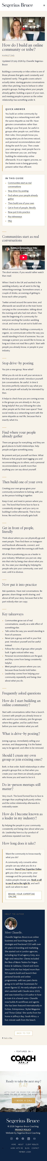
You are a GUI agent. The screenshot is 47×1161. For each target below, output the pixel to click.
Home (13, 1144)
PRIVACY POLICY (23, 1130)
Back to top (23, 1033)
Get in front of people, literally (22, 208)
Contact (35, 1148)
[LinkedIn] (29, 1139)
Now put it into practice (19, 212)
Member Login (25, 1152)
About (21, 1144)
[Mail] (34, 1139)
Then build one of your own (21, 203)
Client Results (32, 1144)
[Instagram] (11, 1139)
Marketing (8, 55)
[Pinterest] (23, 1139)
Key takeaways (15, 216)
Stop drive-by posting (18, 191)
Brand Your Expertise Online (28, 869)
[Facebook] (17, 1139)
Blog (27, 1148)
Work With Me (17, 1148)
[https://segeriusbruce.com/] (17, 5)
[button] (44, 5)
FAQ (10, 221)
